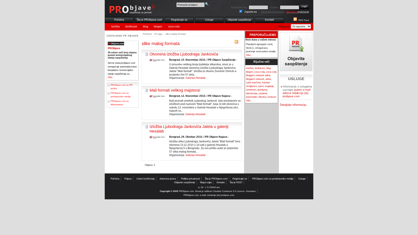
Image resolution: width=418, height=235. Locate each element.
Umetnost (251, 89)
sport (261, 86)
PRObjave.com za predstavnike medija (272, 178)
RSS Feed (303, 20)
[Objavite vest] (296, 51)
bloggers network (255, 79)
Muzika (262, 97)
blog (145, 26)
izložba (115, 26)
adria (268, 79)
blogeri (158, 26)
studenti (263, 93)
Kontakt (269, 19)
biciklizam (131, 26)
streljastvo (251, 86)
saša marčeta (253, 82)
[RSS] (236, 43)
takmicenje (251, 93)
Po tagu (158, 34)
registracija (297, 11)
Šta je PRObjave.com (149, 19)
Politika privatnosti (190, 178)
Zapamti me (250, 11)
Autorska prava (168, 178)
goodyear (262, 89)
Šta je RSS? (236, 182)
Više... (111, 77)
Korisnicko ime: (239, 7)
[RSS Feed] (295, 20)
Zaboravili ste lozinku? (272, 11)
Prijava (127, 178)
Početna (119, 19)
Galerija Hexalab (195, 77)
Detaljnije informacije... (294, 104)
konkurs (272, 97)
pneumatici (251, 97)
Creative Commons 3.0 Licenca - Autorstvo (234, 191)
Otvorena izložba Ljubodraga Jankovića (184, 54)
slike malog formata (175, 34)
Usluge (209, 19)
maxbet (266, 82)
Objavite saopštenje (239, 19)
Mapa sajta (206, 182)
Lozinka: (274, 7)
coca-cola (174, 26)
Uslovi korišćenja (146, 178)
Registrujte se (179, 19)
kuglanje (269, 86)
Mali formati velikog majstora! (175, 90)
